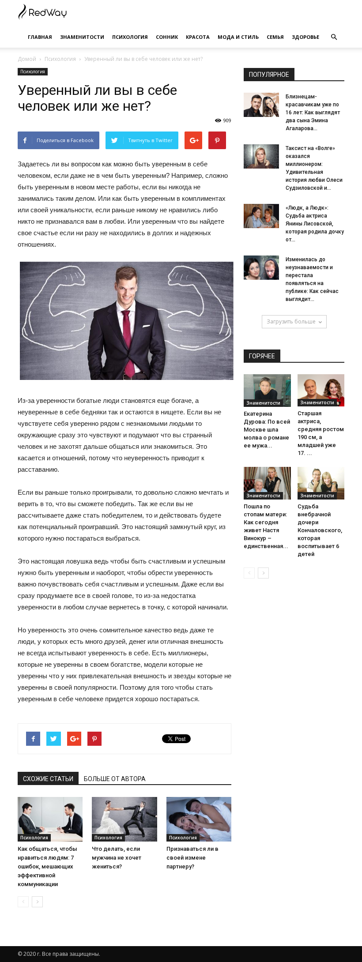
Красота (198, 37)
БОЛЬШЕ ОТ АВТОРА (115, 778)
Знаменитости (82, 37)
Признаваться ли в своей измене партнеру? (192, 858)
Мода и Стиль (238, 37)
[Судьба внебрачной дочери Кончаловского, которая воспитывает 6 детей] (321, 483)
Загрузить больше (291, 321)
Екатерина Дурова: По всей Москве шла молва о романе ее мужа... (267, 429)
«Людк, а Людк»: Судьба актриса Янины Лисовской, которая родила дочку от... (315, 224)
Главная (40, 37)
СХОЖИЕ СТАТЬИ (48, 778)
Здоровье (305, 37)
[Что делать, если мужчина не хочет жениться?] (124, 819)
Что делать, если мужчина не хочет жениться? (116, 858)
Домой (27, 59)
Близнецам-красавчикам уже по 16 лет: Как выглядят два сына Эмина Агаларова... (313, 113)
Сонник (167, 37)
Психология (130, 37)
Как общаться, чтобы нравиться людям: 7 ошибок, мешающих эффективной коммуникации (47, 866)
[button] (333, 37)
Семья (275, 37)
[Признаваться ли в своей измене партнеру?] (198, 819)
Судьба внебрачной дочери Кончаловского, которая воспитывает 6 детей (320, 530)
